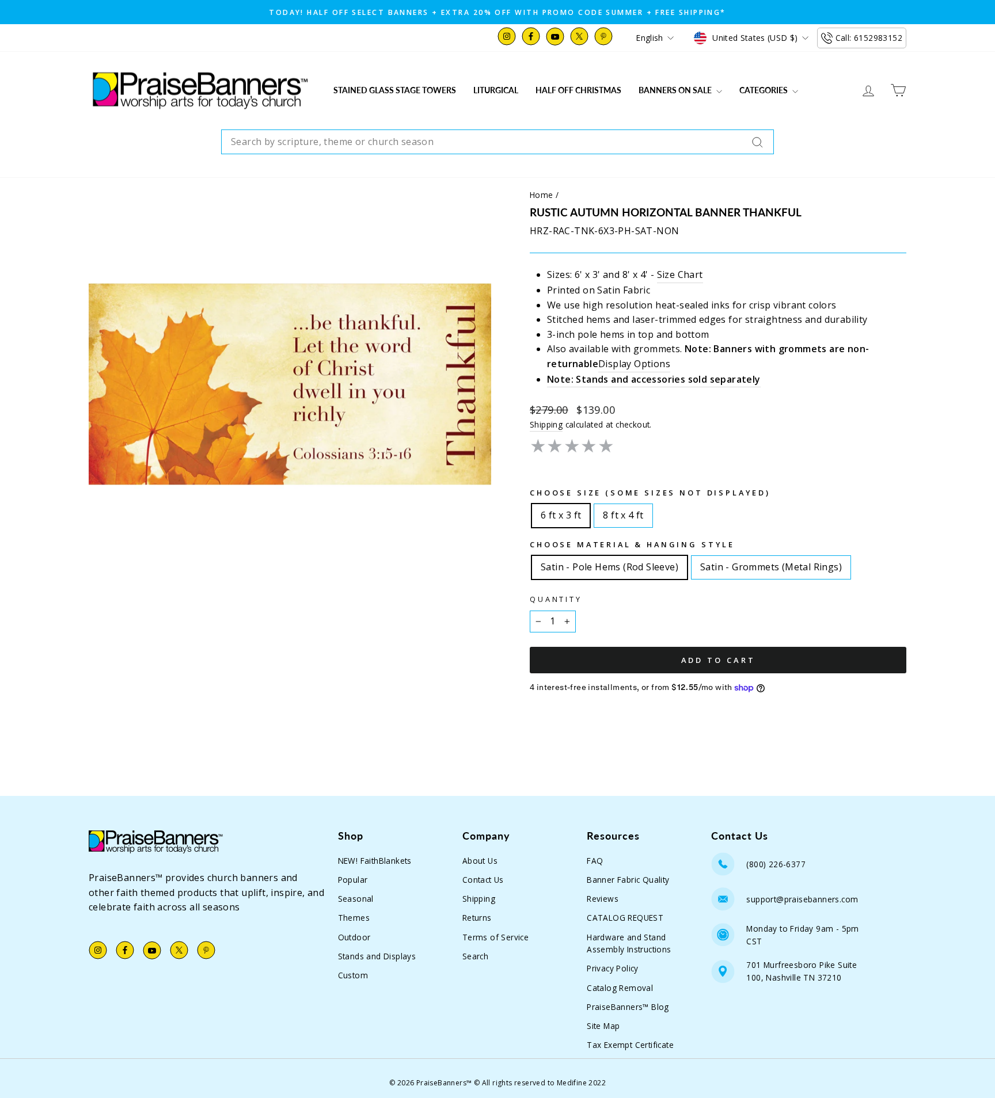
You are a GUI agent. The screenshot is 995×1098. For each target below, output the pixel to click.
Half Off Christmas (578, 90)
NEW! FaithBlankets (375, 860)
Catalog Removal (620, 987)
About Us (480, 860)
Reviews (602, 898)
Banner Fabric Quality (628, 879)
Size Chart (680, 274)
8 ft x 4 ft (623, 512)
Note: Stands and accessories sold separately (654, 379)
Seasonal (356, 898)
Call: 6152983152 (869, 37)
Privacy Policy (613, 968)
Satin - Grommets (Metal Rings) (771, 564)
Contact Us (483, 879)
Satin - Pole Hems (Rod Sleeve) (609, 564)
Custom (353, 975)
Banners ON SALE (676, 90)
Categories (764, 90)
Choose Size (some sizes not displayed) (650, 492)
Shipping (546, 424)
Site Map (603, 1025)
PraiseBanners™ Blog (628, 1006)
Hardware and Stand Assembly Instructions (629, 943)
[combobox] (497, 142)
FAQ (595, 860)
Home (541, 194)
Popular (353, 879)
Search (475, 956)
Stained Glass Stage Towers (394, 90)
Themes (354, 917)
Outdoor (354, 937)
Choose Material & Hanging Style (632, 544)
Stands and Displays (377, 956)
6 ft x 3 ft (561, 512)
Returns (477, 917)
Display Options (634, 363)
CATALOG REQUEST (625, 917)
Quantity (556, 599)
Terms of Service (495, 937)
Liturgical (495, 90)
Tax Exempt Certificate (630, 1044)
